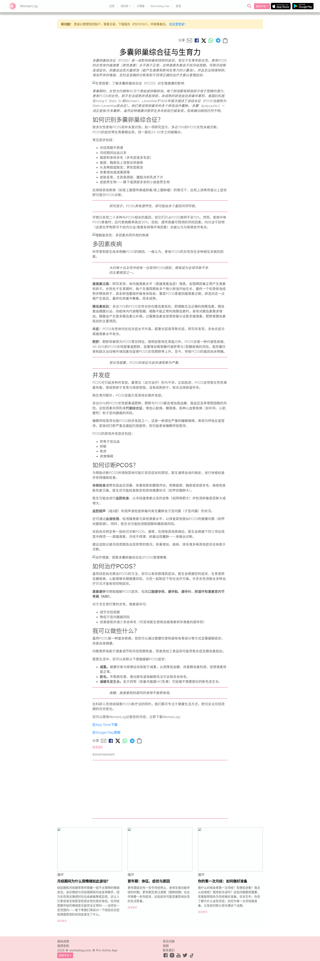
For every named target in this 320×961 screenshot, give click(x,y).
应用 (111, 6)
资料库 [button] (124, 6)
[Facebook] (196, 40)
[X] (203, 40)
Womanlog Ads (160, 6)
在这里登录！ (178, 24)
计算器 (140, 6)
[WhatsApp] (211, 40)
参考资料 (97, 747)
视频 (166, 946)
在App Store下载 (105, 725)
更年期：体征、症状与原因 (149, 881)
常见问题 (169, 941)
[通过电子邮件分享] (189, 40)
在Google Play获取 (106, 732)
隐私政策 (63, 941)
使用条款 (63, 946)
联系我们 (169, 950)
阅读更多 (62, 920)
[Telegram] (218, 40)
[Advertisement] (160, 789)
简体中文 (261, 6)
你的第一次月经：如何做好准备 (222, 881)
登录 (178, 6)
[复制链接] (225, 40)
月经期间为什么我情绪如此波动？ (83, 881)
